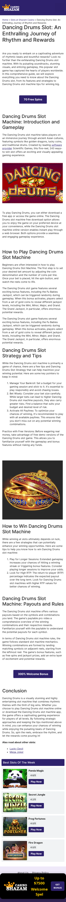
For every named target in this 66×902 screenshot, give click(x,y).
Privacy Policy (40, 872)
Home (5, 19)
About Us (22, 872)
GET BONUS (58, 886)
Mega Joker (16, 752)
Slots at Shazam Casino (22, 19)
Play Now (36, 781)
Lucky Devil (16, 748)
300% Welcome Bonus (33, 674)
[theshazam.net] (11, 7)
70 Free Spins (33, 99)
